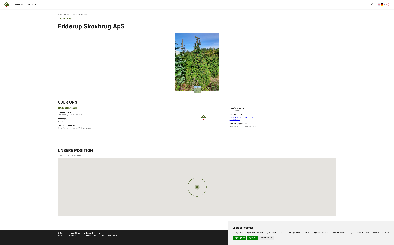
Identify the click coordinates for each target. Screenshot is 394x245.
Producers (66, 14)
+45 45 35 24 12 (92, 235)
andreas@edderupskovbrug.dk (241, 117)
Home (60, 14)
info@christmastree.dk (108, 235)
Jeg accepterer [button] (239, 238)
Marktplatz (31, 4)
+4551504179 (235, 120)
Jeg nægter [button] (252, 238)
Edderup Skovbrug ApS (79, 14)
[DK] (388, 5)
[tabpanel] (197, 62)
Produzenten (18, 4)
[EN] (379, 5)
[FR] (385, 5)
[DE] (382, 5)
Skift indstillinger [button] (266, 238)
